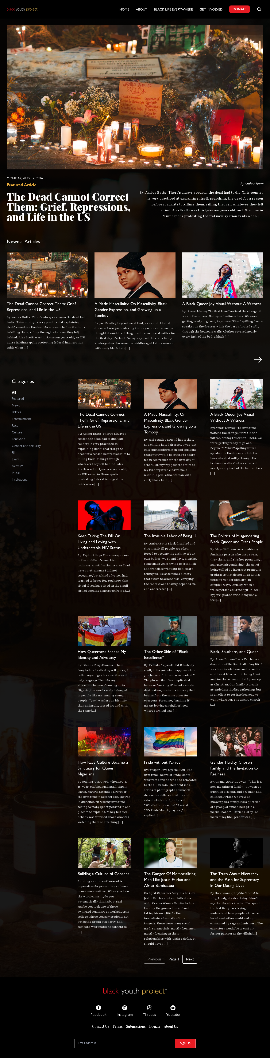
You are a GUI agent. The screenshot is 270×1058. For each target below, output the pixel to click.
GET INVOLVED (211, 10)
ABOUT (141, 10)
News (16, 406)
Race (15, 426)
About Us (171, 1026)
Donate (155, 1026)
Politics (16, 412)
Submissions (136, 1026)
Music (16, 473)
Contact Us (100, 1026)
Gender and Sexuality (26, 446)
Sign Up (185, 1043)
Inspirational (20, 480)
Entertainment (21, 419)
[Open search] (259, 9)
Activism (17, 466)
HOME (124, 10)
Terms (118, 1026)
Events (16, 459)
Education (18, 439)
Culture (17, 432)
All (14, 392)
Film (14, 453)
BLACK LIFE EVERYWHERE (173, 10)
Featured (18, 399)
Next (190, 959)
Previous (154, 959)
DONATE (239, 9)
